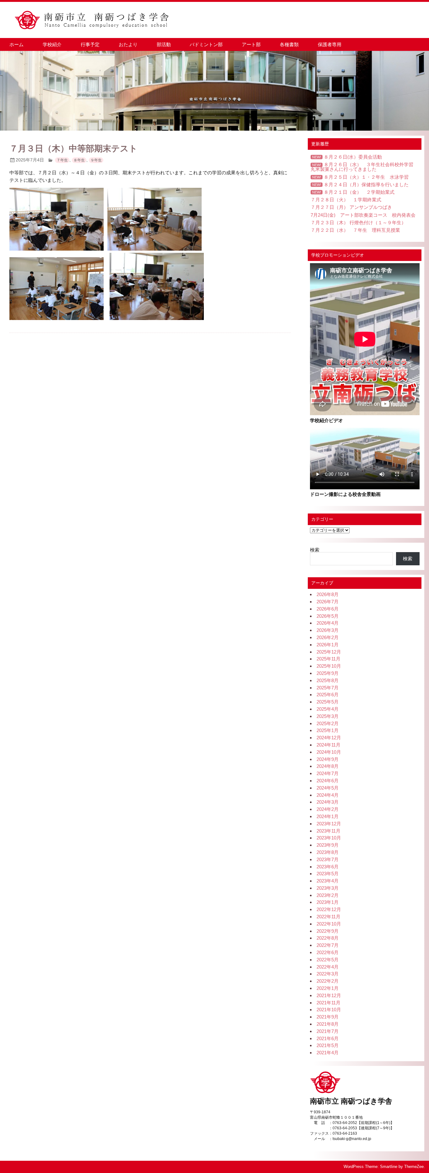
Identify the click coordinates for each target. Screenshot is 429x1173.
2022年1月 (328, 988)
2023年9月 (328, 845)
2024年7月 (328, 773)
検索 (314, 549)
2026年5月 (328, 616)
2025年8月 (328, 680)
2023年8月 (328, 852)
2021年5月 (328, 1045)
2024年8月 (328, 766)
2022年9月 (328, 931)
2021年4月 (328, 1052)
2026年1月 (328, 644)
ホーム (16, 44)
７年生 (62, 160)
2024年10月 (329, 752)
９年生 (96, 160)
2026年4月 (328, 623)
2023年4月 (328, 880)
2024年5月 (328, 787)
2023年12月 (329, 823)
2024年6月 (328, 780)
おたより (128, 44)
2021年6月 (328, 1038)
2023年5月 (328, 873)
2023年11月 (328, 831)
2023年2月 (328, 895)
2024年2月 (328, 809)
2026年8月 (328, 594)
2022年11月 (328, 916)
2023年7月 (328, 859)
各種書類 (289, 44)
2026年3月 (328, 630)
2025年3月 (328, 716)
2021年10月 (329, 1009)
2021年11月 (328, 1002)
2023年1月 (328, 902)
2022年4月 (328, 966)
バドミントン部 (206, 44)
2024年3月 (328, 802)
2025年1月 (328, 730)
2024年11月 (328, 744)
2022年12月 (329, 909)
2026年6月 (328, 608)
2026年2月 (328, 637)
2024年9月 (328, 759)
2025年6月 (328, 694)
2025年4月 (328, 709)
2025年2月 (328, 723)
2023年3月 (328, 888)
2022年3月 (328, 973)
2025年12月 (329, 651)
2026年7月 (328, 601)
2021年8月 (328, 1024)
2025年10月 (329, 666)
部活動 (164, 44)
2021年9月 (328, 1016)
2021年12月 (329, 995)
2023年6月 (328, 866)
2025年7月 (328, 687)
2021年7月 (328, 1031)
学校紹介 (52, 44)
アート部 (251, 44)
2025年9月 (328, 673)
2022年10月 (329, 923)
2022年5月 (328, 959)
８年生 (79, 160)
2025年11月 (328, 658)
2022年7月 (328, 945)
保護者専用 (329, 44)
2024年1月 (328, 816)
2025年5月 (328, 701)
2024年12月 (329, 737)
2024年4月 (328, 795)
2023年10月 (329, 837)
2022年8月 (328, 938)
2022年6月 (328, 952)
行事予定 (90, 44)
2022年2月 (328, 981)
